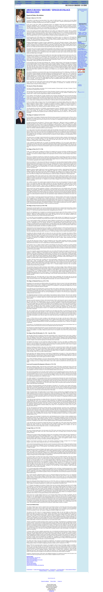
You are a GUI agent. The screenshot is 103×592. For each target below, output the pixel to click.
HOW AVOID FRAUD (20, 31)
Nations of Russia (21, 91)
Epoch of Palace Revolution (32, 558)
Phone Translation (18, 106)
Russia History (22, 93)
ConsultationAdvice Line (19, 103)
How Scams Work (19, 56)
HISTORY (46, 10)
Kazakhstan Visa (18, 64)
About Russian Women (82, 51)
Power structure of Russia (71, 569)
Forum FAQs (83, 1)
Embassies (22, 65)
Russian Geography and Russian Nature (19, 96)
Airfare (23, 64)
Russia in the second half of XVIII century (35, 559)
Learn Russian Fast (19, 97)
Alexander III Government (32, 564)
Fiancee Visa (56, 3)
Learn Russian (37, 3)
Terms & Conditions (45, 581)
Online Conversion (74, 3)
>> (80, 32)
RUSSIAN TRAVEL (19, 32)
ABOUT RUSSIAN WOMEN (19, 30)
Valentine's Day (81, 66)
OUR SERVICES (21, 100)
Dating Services (47, 3)
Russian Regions (18, 89)
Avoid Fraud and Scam (82, 53)
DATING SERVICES (19, 34)
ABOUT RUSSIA (18, 84)
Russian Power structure (19, 88)
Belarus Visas (17, 62)
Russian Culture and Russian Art (19, 93)
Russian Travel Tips (19, 54)
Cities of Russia (51, 570)
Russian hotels (18, 66)
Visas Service (19, 60)
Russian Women (28, 1)
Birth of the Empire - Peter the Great (33, 557)
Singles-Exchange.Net (51, 578)
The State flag (53, 569)
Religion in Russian (19, 94)
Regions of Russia (43, 570)
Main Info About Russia (19, 85)
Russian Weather (22, 98)
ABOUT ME (17, 108)
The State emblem (60, 569)
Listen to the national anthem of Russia (41, 569)
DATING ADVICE (19, 33)
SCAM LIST (22, 30)
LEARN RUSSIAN (19, 37)
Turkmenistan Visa (20, 63)
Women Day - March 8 (82, 67)
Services (56, 1)
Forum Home (19, 3)
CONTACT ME (18, 109)
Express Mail (21, 105)
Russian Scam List (18, 55)
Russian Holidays (81, 64)
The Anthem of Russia (19, 86)
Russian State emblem (21, 87)
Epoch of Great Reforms (31, 563)
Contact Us (84, 3)
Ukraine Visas (20, 61)
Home (19, 1)
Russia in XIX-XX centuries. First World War (35, 565)
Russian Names (18, 99)
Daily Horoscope (81, 57)
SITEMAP (17, 24)
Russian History (83, 54)
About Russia (37, 1)
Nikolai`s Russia (30, 561)
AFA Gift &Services (19, 101)
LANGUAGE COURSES (20, 36)
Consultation (74, 1)
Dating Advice (47, 1)
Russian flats (20, 67)
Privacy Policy (53, 581)
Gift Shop (65, 1)
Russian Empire (30, 556)
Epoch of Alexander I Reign (32, 560)
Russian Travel (28, 3)
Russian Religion (65, 3)
